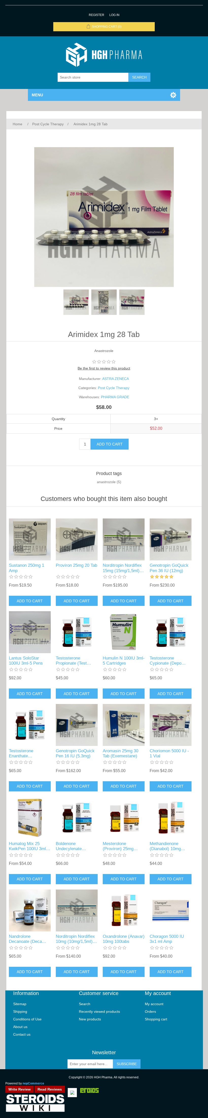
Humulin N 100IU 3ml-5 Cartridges (124, 661)
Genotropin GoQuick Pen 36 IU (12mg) (169, 568)
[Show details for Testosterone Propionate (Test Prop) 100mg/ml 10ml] (77, 632)
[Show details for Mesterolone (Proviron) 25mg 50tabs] (124, 818)
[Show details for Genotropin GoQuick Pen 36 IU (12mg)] (171, 539)
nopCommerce (33, 1083)
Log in (114, 15)
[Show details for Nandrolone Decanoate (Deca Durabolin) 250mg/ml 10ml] (30, 910)
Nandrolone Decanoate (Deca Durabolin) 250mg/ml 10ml (28, 939)
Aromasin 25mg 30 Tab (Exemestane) (120, 753)
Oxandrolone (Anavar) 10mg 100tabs (124, 939)
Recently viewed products (99, 1011)
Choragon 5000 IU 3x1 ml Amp (167, 939)
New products (90, 1019)
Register (96, 15)
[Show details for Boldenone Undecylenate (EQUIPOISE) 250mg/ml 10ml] (77, 818)
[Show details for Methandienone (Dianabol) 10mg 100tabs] (171, 818)
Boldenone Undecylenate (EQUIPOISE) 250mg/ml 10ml (70, 846)
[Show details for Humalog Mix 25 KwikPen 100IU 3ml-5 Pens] (30, 818)
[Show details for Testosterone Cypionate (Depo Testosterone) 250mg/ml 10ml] (171, 632)
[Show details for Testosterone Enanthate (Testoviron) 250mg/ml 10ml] (30, 725)
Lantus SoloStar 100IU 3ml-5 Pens (26, 661)
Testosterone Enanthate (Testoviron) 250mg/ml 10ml (23, 753)
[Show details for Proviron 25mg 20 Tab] (77, 539)
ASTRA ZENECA (115, 379)
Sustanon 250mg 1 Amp (26, 568)
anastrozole (106, 482)
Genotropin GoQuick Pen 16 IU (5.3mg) (75, 753)
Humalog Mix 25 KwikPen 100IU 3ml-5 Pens (29, 846)
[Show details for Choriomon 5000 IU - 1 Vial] (171, 725)
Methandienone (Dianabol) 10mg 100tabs (165, 846)
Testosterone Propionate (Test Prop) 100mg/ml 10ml (76, 661)
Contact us (21, 1034)
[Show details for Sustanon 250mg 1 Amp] (30, 539)
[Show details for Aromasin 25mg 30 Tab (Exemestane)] (124, 725)
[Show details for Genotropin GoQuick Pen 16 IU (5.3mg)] (77, 725)
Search (84, 1004)
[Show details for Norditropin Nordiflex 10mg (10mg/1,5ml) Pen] (77, 910)
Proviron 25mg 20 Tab (76, 565)
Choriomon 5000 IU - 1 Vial (169, 753)
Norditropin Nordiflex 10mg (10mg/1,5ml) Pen (75, 939)
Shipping (20, 1011)
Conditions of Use (27, 1019)
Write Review (19, 1089)
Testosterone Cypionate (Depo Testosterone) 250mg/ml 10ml (165, 661)
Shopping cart (156, 1019)
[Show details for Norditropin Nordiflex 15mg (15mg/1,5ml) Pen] (124, 539)
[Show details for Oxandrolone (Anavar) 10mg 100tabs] (124, 910)
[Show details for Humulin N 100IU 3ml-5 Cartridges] (124, 632)
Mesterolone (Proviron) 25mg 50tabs (118, 846)
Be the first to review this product (104, 368)
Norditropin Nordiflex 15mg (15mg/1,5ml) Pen (122, 568)
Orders (150, 1011)
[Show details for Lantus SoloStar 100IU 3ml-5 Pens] (30, 632)
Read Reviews (50, 1089)
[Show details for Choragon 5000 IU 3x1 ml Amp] (171, 910)
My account (154, 1004)
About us (20, 1027)
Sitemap (19, 1004)
